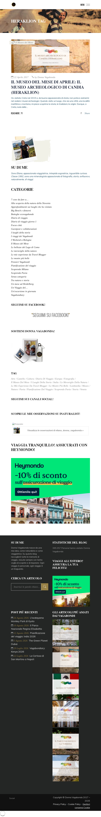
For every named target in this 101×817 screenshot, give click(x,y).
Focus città (16, 225)
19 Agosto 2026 (21, 625)
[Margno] (65, 672)
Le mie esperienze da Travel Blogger (28, 254)
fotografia (69, 378)
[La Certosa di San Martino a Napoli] (65, 726)
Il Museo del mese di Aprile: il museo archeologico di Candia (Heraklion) (47, 87)
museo (85, 386)
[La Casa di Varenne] (65, 699)
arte (13, 378)
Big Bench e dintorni (21, 210)
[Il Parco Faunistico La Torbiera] (65, 753)
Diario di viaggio (19, 218)
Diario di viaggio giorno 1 (23, 221)
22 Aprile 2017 (21, 77)
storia (75, 389)
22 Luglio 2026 (21, 656)
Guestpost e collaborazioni (24, 229)
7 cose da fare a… (19, 199)
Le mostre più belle (20, 258)
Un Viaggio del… (19, 287)
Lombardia (75, 386)
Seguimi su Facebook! (28, 304)
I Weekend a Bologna (21, 240)
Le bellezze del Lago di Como (25, 247)
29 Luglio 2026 (21, 648)
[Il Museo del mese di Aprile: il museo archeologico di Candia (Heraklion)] (50, 56)
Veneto (83, 389)
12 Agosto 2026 (21, 633)
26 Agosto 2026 (21, 618)
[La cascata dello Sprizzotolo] (65, 645)
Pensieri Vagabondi (20, 262)
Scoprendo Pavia (19, 273)
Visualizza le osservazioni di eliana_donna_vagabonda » (55, 430)
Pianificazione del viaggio (23, 265)
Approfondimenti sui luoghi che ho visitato (31, 207)
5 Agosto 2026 (21, 640)
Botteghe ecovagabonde (22, 214)
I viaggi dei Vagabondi (22, 236)
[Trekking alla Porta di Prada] (65, 780)
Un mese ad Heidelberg (22, 284)
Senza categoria (18, 276)
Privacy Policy (59, 804)
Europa (58, 378)
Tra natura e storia (20, 280)
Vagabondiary (17, 295)
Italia (56, 382)
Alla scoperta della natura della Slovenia (30, 203)
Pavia (22, 389)
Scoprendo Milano (20, 269)
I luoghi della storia (20, 232)
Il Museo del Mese (24, 42)
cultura (30, 378)
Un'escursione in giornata (23, 291)
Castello (21, 378)
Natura (14, 389)
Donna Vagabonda (45, 77)
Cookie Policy (74, 804)
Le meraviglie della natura (24, 251)
